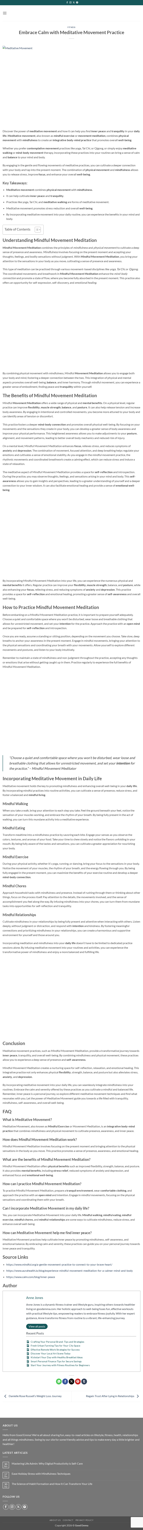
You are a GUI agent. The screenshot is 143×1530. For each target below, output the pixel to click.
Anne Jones (34, 1298)
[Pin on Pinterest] (78, 1381)
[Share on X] (71, 1381)
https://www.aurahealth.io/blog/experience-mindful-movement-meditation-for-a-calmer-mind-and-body (69, 1270)
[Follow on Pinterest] (77, 2)
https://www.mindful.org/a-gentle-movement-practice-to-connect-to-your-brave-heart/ (59, 1264)
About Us (55, 1520)
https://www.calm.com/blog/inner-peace (30, 1276)
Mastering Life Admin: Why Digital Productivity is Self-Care (47, 1463)
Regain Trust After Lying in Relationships (110, 1396)
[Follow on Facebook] (67, 2)
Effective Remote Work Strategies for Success (55, 1349)
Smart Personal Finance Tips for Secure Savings (56, 1361)
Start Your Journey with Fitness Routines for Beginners (60, 1365)
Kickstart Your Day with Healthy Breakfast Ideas (57, 1357)
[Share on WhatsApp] (59, 1381)
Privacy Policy (85, 1520)
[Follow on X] (74, 2)
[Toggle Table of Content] (36, 230)
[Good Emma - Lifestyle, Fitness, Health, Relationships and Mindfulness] (72, 13)
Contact (68, 1520)
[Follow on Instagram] (70, 2)
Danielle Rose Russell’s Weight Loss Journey (35, 1396)
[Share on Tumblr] (84, 1381)
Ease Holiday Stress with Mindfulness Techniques (41, 1473)
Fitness (71, 27)
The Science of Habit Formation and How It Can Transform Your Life (52, 1483)
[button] (5, 13)
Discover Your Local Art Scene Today (50, 1353)
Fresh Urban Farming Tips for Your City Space (55, 1345)
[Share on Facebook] (65, 1381)
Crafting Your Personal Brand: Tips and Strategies (57, 1341)
